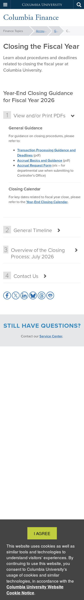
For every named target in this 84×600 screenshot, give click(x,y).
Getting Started (59, 31)
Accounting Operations (44, 31)
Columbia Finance (31, 18)
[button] (5, 4)
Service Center (50, 336)
